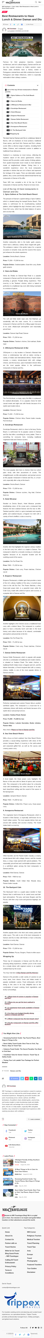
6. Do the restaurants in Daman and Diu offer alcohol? (21, 1023)
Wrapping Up (14, 134)
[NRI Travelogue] (13, 2)
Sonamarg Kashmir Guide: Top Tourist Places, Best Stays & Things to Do (27, 1181)
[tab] (22, 997)
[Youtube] (12, 1146)
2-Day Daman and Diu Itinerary (27, 973)
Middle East (18, 1174)
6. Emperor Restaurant (17, 115)
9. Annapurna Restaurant (18, 126)
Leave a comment (35, 1119)
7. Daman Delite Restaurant (19, 119)
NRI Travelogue (11, 28)
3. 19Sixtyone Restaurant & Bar (20, 105)
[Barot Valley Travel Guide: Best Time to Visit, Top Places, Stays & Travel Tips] (8, 1193)
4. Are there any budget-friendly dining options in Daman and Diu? (19, 1014)
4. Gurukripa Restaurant (18, 108)
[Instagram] (31, 1138)
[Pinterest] (12, 1138)
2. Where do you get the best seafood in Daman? (20, 1003)
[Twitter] (31, 1131)
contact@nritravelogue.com (11, 1287)
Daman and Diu (15, 1071)
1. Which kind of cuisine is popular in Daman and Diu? (21, 997)
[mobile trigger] (4, 2)
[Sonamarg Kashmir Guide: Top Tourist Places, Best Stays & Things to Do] (8, 1181)
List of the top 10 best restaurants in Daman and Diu (21, 91)
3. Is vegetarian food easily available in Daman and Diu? (22, 1008)
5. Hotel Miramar (15, 112)
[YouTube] (36, 1327)
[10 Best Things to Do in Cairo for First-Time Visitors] (8, 1172)
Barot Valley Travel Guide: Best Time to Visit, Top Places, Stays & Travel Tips (27, 1192)
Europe (17, 1164)
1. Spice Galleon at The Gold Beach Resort (20, 96)
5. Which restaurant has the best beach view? (23, 1019)
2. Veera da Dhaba (16, 101)
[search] (36, 2)
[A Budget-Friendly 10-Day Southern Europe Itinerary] (8, 1162)
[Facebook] (12, 1131)
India (4, 11)
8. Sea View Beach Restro (18, 123)
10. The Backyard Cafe (18, 130)
